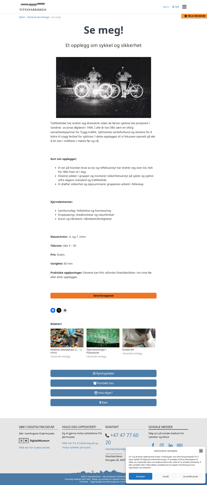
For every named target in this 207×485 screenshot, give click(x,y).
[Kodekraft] (138, 338)
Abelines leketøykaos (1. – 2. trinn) (66, 351)
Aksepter (140, 476)
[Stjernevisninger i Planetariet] (103, 338)
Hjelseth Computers (121, 479)
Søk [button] (176, 6)
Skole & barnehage (38, 17)
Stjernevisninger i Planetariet (97, 351)
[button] (200, 450)
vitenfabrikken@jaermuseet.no (123, 449)
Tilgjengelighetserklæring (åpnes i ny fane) (109, 481)
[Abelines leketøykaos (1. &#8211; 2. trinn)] (66, 338)
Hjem (22, 17)
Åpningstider (104, 373)
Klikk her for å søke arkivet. (34, 447)
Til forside (83, 481)
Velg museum (196, 16)
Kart (104, 402)
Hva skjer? (105, 393)
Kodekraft (128, 349)
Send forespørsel (103, 295)
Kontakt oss (105, 383)
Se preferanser (190, 476)
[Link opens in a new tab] (34, 440)
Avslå (166, 476)
